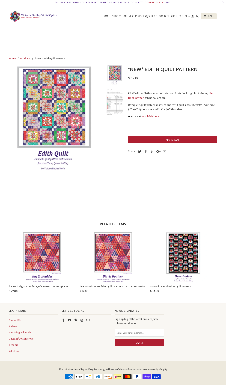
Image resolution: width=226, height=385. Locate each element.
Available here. (151, 116)
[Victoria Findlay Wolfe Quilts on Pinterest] (76, 320)
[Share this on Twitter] (139, 151)
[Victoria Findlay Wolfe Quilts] (33, 15)
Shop (116, 16)
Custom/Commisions (21, 338)
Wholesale (15, 351)
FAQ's (146, 16)
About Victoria (180, 16)
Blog (154, 16)
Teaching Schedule (20, 332)
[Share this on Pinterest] (151, 151)
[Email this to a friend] (163, 151)
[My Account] (193, 17)
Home (106, 16)
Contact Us (15, 320)
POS (135, 369)
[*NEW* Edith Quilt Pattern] (55, 118)
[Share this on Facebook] (145, 151)
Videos (13, 326)
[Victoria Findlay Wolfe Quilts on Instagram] (82, 320)
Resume (13, 345)
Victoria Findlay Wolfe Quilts (82, 369)
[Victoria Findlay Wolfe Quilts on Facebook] (64, 320)
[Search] (197, 17)
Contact (164, 16)
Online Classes (156, 2)
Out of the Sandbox (122, 369)
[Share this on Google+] (157, 151)
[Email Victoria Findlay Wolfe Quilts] (88, 320)
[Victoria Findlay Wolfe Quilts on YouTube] (70, 320)
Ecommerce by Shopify (155, 369)
